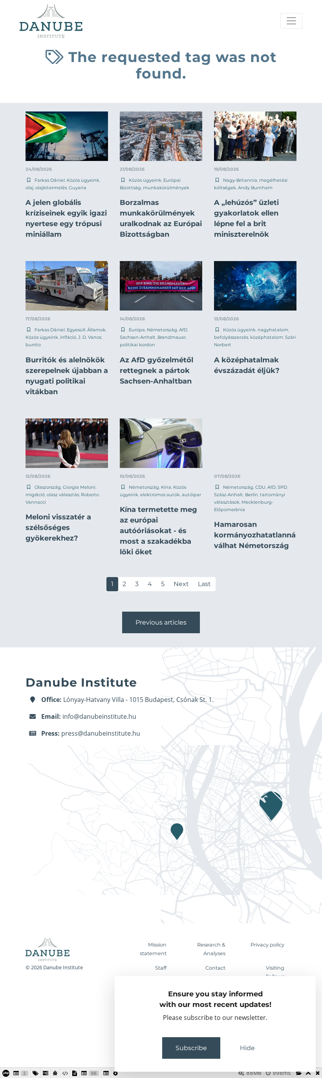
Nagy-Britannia (240, 180)
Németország (162, 330)
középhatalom (266, 337)
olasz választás (63, 494)
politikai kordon (137, 344)
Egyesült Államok (86, 330)
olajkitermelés (51, 187)
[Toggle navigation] (291, 21)
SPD (282, 487)
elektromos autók (160, 494)
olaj (29, 187)
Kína (166, 487)
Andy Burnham (255, 187)
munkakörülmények (166, 187)
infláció (68, 337)
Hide (247, 1048)
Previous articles (161, 622)
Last (204, 584)
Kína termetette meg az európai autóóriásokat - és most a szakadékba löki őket (158, 530)
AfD (183, 330)
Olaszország (48, 487)
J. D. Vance (90, 337)
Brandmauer (171, 337)
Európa (137, 330)
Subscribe (191, 1048)
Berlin (251, 494)
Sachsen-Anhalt (138, 337)
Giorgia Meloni (79, 487)
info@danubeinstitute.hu (99, 716)
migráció (35, 494)
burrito (33, 344)
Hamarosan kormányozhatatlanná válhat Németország (255, 535)
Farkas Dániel (50, 180)
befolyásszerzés (231, 337)
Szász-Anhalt (228, 494)
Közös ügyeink (83, 180)
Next (181, 584)
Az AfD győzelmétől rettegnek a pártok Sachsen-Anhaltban (156, 371)
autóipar (191, 494)
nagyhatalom (273, 330)
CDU (260, 487)
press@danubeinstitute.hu (100, 733)
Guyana (77, 187)
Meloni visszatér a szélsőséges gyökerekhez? (58, 528)
